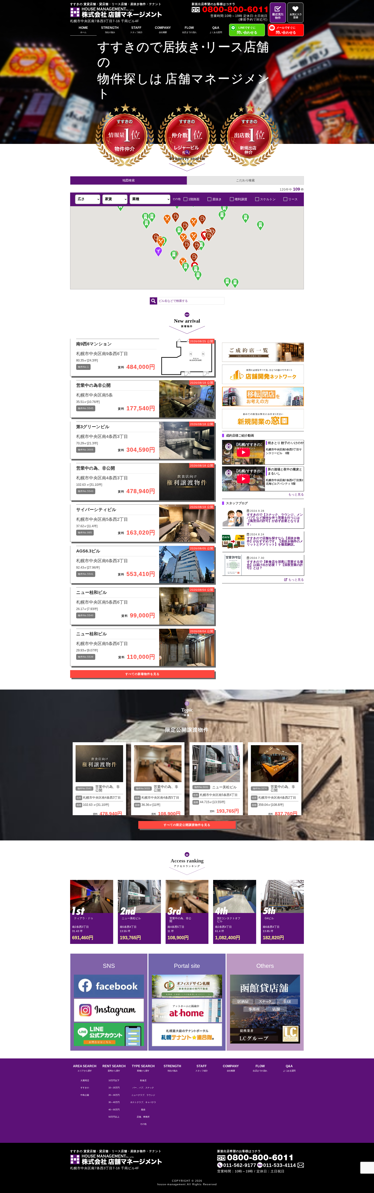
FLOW (189, 29)
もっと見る (296, 494)
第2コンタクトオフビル (228, 920)
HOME (83, 29)
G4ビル (269, 918)
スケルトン (268, 199)
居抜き (217, 199)
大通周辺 (84, 1080)
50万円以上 (113, 1117)
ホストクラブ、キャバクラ (143, 1102)
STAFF (136, 29)
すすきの (84, 1087)
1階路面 (193, 199)
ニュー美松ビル (224, 787)
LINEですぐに (247, 30)
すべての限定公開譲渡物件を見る (187, 824)
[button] (204, 236)
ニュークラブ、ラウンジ (143, 1095)
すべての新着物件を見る (142, 674)
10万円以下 (113, 1080)
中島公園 (84, 1095)
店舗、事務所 (143, 1117)
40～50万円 (114, 1109)
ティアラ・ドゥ (83, 918)
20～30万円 (114, 1095)
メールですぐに (286, 30)
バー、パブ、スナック (143, 1087)
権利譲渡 (241, 199)
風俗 (143, 1109)
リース (293, 199)
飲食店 (143, 1080)
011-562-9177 (239, 1165)
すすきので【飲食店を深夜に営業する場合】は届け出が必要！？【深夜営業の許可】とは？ (275, 565)
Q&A (216, 29)
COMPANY (163, 29)
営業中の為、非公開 (107, 788)
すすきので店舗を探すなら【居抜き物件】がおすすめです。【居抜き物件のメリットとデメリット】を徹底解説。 (275, 541)
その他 (143, 1124)
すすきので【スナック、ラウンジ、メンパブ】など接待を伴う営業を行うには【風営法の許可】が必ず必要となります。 (275, 519)
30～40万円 (114, 1102)
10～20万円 (114, 1087)
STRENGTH (110, 29)
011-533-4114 (279, 1165)
